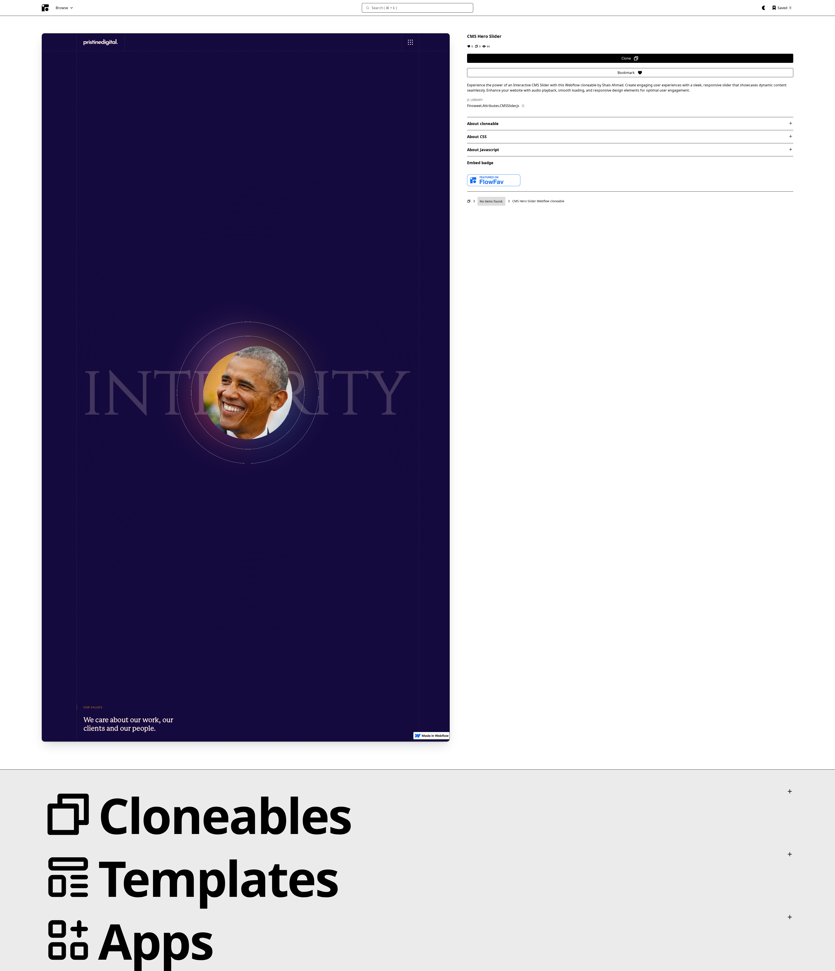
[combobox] (417, 8)
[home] (45, 7)
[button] (64, 7)
